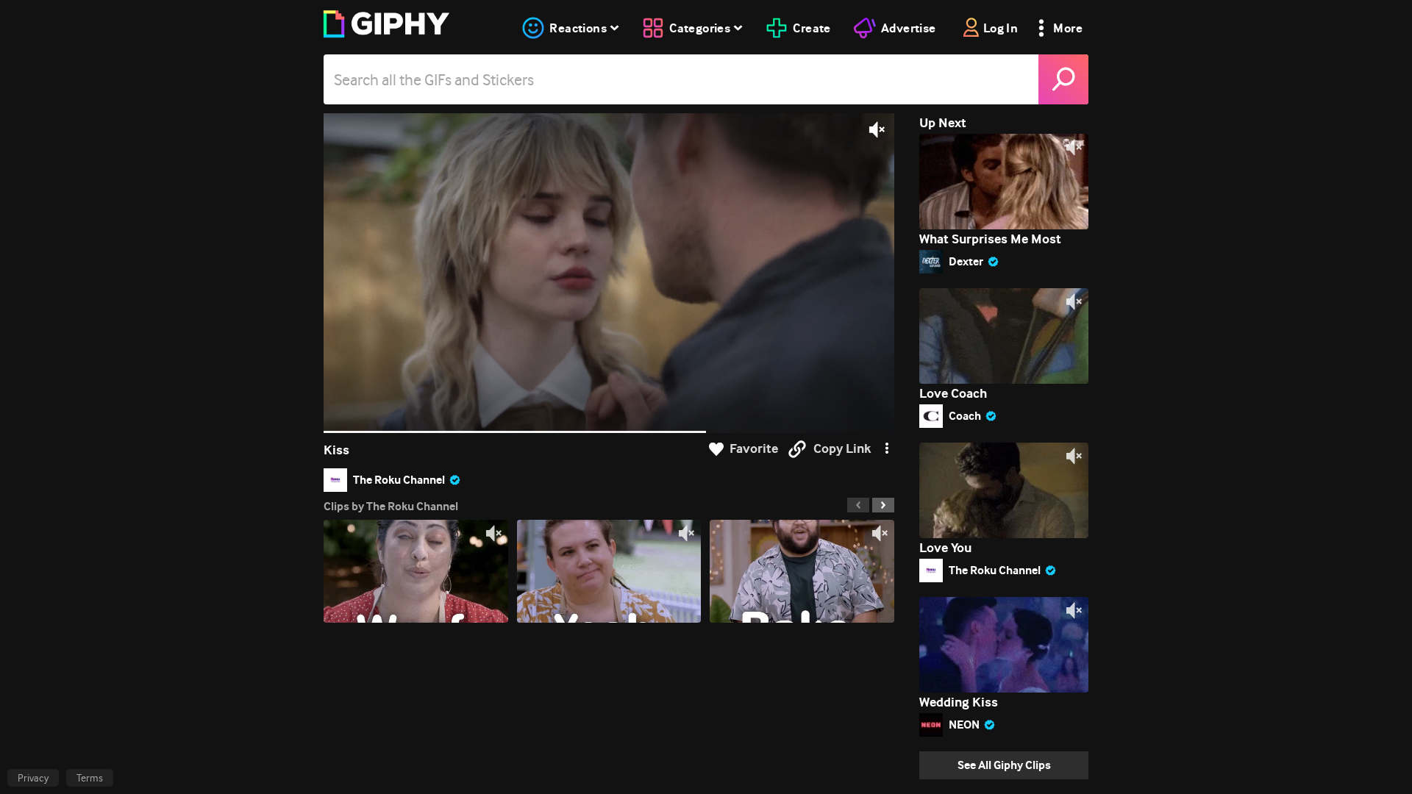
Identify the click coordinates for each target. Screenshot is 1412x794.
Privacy (33, 778)
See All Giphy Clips (1004, 765)
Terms (89, 778)
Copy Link (842, 449)
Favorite (754, 449)
